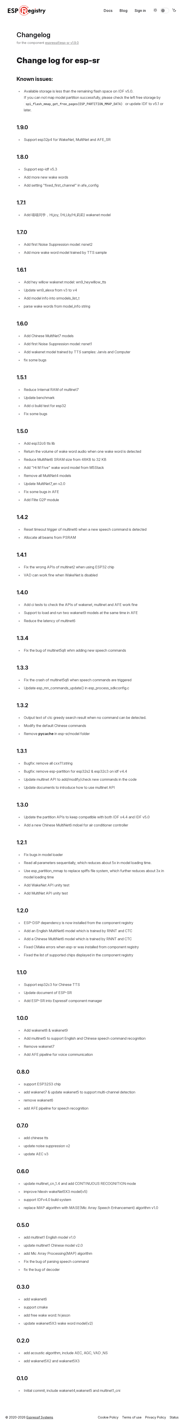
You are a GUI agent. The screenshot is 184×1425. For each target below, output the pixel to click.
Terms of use (132, 1417)
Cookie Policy (108, 1417)
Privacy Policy (155, 1417)
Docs (108, 10)
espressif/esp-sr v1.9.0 (62, 43)
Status (174, 1417)
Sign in (140, 10)
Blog (123, 10)
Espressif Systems (39, 1417)
